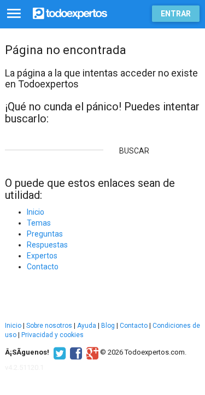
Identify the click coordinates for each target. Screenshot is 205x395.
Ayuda (86, 325)
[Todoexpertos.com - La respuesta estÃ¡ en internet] (70, 12)
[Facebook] (74, 352)
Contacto (42, 266)
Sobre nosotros (49, 325)
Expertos (42, 255)
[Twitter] (58, 352)
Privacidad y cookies (52, 335)
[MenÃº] (14, 14)
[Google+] (91, 352)
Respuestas (47, 244)
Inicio (35, 212)
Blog (108, 325)
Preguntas (45, 233)
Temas (39, 223)
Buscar (134, 150)
